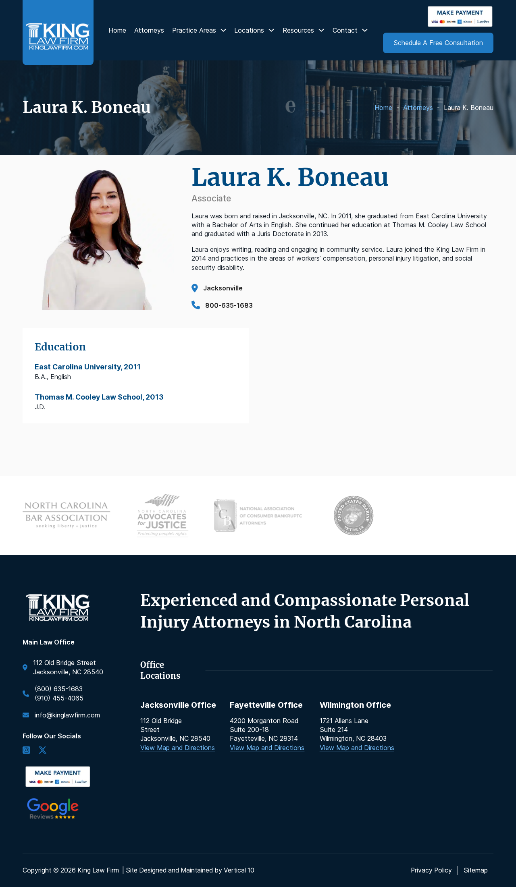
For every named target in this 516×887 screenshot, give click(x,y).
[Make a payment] (460, 16)
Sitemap (476, 870)
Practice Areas (194, 30)
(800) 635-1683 (59, 689)
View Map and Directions (177, 748)
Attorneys (149, 30)
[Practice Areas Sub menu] (223, 30)
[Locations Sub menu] (271, 30)
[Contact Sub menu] (365, 30)
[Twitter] (42, 750)
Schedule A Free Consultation (438, 43)
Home (117, 30)
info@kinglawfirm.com (67, 715)
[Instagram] (26, 750)
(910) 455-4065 (59, 698)
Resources (298, 30)
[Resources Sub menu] (321, 30)
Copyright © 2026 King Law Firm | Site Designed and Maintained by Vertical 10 (138, 870)
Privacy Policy (431, 870)
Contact (345, 30)
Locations (249, 30)
